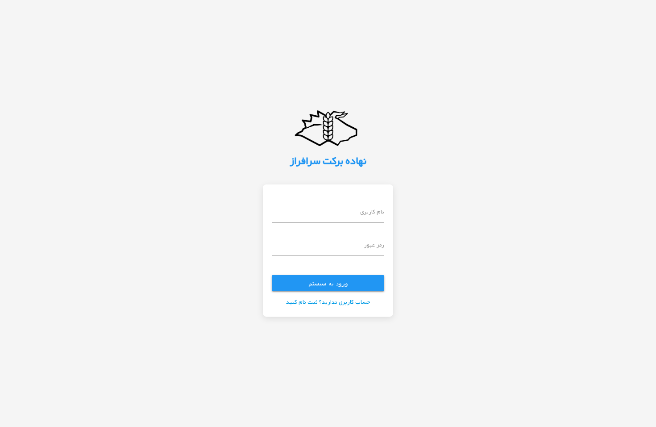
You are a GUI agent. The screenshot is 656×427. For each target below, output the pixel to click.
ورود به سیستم (328, 283)
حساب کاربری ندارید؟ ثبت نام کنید (328, 302)
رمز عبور (374, 245)
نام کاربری (372, 212)
